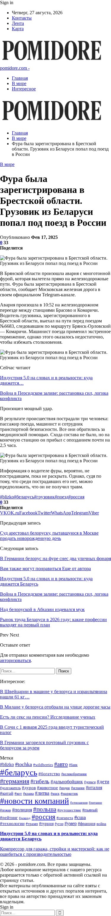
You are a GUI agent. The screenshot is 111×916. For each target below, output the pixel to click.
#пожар (5, 810)
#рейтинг (9, 817)
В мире (19, 83)
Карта (18, 28)
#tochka (23, 764)
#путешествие (69, 810)
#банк (73, 765)
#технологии (12, 823)
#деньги (90, 782)
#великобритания (74, 774)
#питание (95, 802)
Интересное (24, 88)
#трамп (32, 824)
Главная (20, 78)
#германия (14, 781)
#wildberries (43, 765)
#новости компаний (34, 800)
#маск (55, 794)
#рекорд (24, 818)
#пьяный (90, 810)
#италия (94, 787)
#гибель (39, 781)
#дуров (29, 787)
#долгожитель (10, 788)
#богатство (49, 773)
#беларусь (24, 496)
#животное (47, 787)
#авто (61, 764)
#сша (80, 817)
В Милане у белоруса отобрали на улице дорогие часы (55, 706)
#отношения (79, 802)
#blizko (7, 496)
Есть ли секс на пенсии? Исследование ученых (47, 717)
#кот (18, 793)
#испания (78, 788)
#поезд (61, 496)
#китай (6, 793)
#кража (28, 794)
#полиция (22, 809)
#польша (44, 809)
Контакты (22, 17)
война (101, 823)
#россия (76, 496)
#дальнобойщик (67, 781)
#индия (64, 788)
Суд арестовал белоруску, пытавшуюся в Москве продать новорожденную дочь (49, 535)
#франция (86, 823)
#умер (71, 823)
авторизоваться (15, 660)
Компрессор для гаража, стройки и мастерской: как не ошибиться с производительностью (54, 851)
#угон (59, 824)
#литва (42, 793)
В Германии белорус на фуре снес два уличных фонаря (55, 558)
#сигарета (65, 818)
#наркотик (69, 794)
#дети (103, 781)
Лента (18, 23)
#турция (46, 823)
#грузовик (44, 496)
